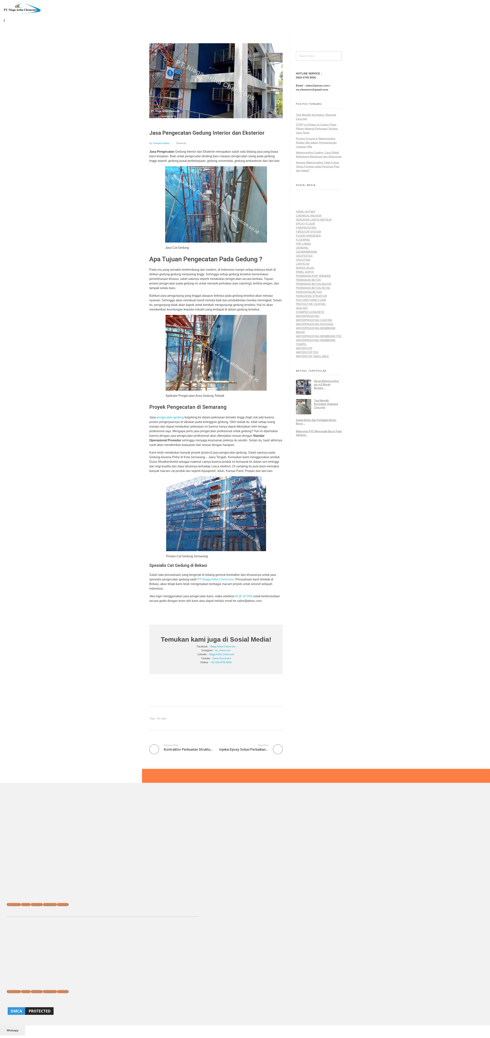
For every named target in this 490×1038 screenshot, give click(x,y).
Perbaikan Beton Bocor (313, 283)
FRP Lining (303, 243)
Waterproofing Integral (315, 324)
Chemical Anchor (309, 215)
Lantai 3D (302, 263)
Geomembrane (306, 251)
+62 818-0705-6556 (221, 662)
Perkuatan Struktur (311, 295)
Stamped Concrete (310, 312)
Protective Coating (311, 304)
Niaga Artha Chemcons (222, 646)
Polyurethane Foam (311, 299)
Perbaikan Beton (308, 279)
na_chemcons (222, 650)
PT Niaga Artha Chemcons (216, 579)
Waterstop (304, 348)
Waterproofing (307, 316)
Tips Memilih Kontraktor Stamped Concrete (326, 404)
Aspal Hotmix (305, 211)
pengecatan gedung (171, 417)
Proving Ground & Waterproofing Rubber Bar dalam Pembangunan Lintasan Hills (316, 142)
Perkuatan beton (309, 291)
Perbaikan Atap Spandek (313, 275)
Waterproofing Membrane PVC (319, 336)
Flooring (303, 239)
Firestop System (308, 231)
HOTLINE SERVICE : (309, 73)
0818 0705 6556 (306, 77)
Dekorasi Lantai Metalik (314, 219)
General (181, 143)
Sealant (302, 308)
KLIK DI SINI (243, 596)
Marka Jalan (305, 267)
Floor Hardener (308, 235)
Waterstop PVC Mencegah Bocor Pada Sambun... (319, 433)
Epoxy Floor (305, 223)
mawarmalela (161, 143)
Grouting (303, 259)
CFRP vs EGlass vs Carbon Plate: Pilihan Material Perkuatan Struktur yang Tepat (317, 128)
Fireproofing (306, 227)
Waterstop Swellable (312, 356)
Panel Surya (305, 271)
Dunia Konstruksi (221, 658)
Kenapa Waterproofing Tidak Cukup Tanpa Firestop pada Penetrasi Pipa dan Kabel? (317, 166)
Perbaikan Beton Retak (313, 287)
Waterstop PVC (307, 352)
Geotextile (304, 255)
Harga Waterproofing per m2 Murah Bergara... (326, 384)
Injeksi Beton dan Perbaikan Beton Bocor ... (316, 422)
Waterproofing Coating (314, 320)
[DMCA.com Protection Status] (102, 1011)
